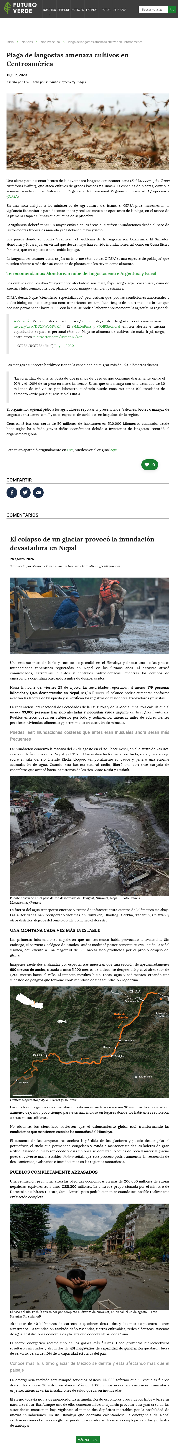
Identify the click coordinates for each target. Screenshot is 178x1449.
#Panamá (21, 321)
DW (70, 450)
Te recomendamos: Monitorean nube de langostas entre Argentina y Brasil (81, 273)
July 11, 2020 (64, 346)
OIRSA (12, 196)
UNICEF (109, 1379)
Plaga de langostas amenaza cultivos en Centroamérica (105, 42)
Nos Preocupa (50, 42)
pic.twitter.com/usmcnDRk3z (57, 337)
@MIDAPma (81, 326)
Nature (68, 1156)
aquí (113, 450)
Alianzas (120, 10)
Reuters (98, 692)
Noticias (77, 10)
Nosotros (49, 12)
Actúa (106, 10)
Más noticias (88, 1440)
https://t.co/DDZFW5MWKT (37, 326)
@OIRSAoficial (108, 326)
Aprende (64, 10)
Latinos (91, 10)
